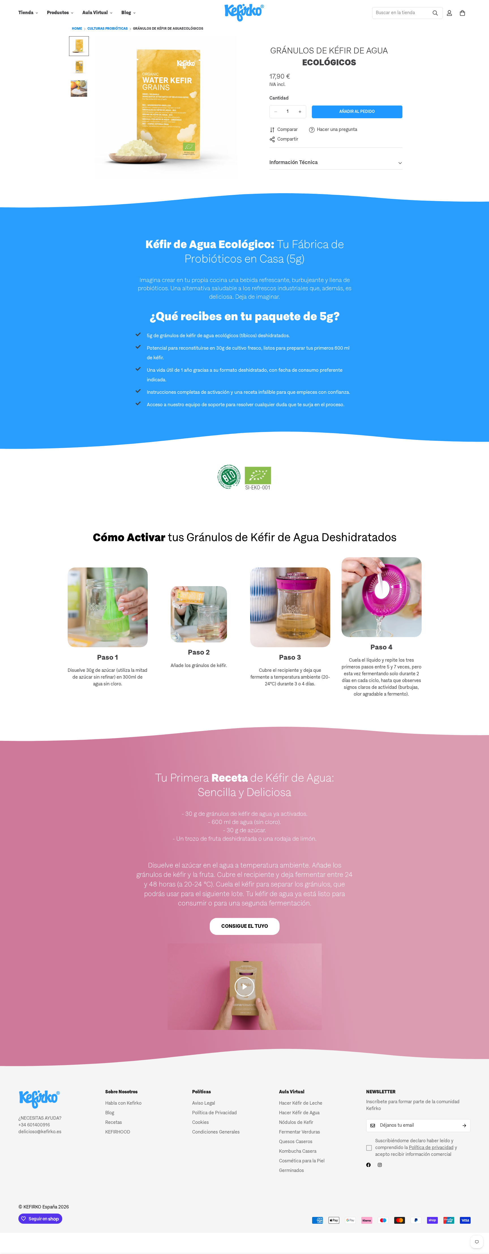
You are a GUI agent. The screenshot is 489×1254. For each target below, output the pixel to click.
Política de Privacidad (214, 1113)
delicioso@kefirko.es (39, 1132)
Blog (126, 13)
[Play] (245, 986)
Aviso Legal (203, 1103)
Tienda (25, 13)
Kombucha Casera (297, 1151)
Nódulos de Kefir (296, 1122)
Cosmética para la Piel (302, 1161)
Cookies (200, 1122)
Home (77, 29)
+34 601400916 (34, 1125)
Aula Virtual (95, 13)
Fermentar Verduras (299, 1132)
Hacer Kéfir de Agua (299, 1113)
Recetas (113, 1122)
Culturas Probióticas (107, 29)
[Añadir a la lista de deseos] (396, 51)
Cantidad (279, 98)
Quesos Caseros (295, 1142)
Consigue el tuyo (244, 926)
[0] (462, 13)
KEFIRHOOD (117, 1132)
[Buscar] (435, 13)
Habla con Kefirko (123, 1103)
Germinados (291, 1171)
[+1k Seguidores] (368, 1165)
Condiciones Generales (216, 1132)
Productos (58, 13)
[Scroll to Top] (477, 1223)
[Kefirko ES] (244, 13)
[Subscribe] (464, 1125)
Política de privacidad (431, 1148)
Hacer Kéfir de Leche (300, 1103)
